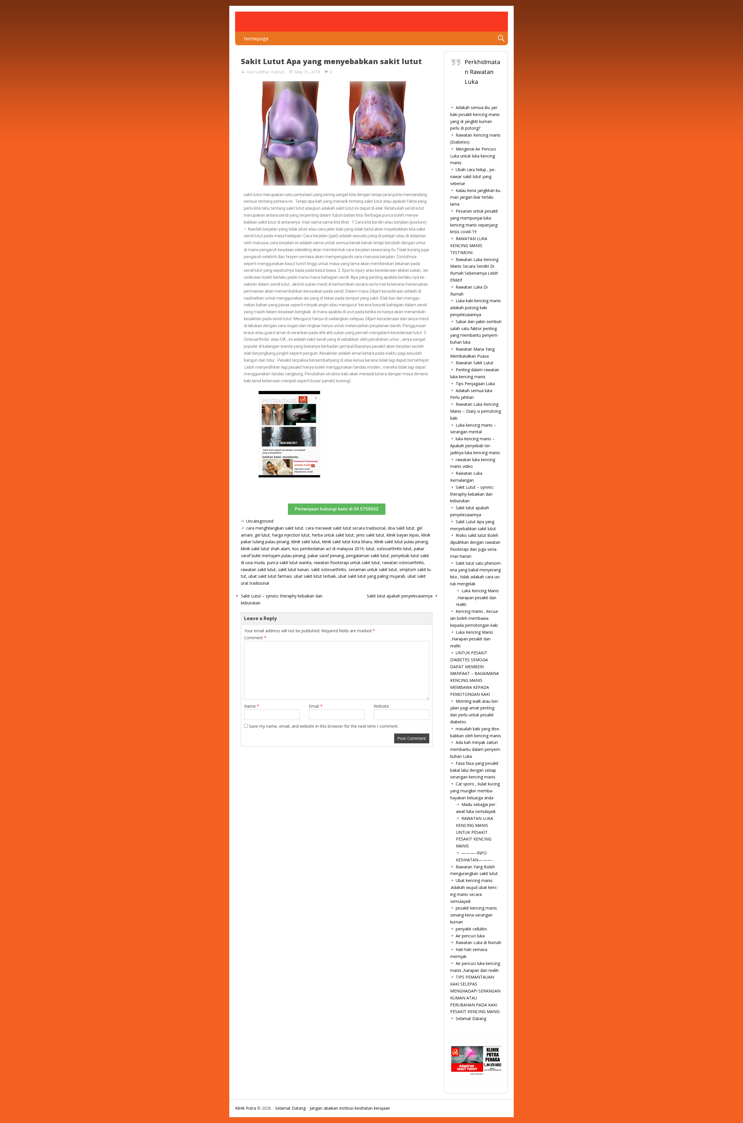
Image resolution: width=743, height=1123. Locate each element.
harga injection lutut (291, 535)
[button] (336, 509)
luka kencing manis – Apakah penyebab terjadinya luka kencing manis (475, 445)
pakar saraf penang (326, 555)
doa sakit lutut (401, 528)
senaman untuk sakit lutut (373, 569)
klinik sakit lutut (305, 541)
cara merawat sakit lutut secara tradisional (345, 528)
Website (381, 706)
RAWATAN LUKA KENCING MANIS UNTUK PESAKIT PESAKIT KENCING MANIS (474, 832)
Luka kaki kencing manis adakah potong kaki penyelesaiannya (475, 307)
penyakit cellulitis (471, 929)
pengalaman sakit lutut (367, 555)
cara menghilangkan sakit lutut (274, 528)
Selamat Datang (471, 1018)
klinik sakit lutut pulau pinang (401, 541)
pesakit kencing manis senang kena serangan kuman (473, 915)
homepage (256, 38)
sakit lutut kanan (293, 569)
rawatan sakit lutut (258, 569)
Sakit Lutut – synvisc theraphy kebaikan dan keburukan (472, 494)
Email (315, 706)
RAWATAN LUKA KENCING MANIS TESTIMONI (468, 245)
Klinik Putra (245, 1108)
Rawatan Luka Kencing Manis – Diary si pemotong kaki (475, 411)
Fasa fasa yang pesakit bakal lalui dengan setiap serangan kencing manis (474, 770)
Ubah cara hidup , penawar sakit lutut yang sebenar (473, 176)
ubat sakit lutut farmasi (270, 576)
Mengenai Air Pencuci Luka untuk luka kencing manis (473, 156)
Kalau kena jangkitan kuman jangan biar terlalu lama (476, 197)
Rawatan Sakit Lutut (474, 362)
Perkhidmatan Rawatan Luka (482, 72)
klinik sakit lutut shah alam (265, 548)
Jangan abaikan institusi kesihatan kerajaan (350, 1108)
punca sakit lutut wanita (289, 562)
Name (251, 706)
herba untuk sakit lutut (333, 535)
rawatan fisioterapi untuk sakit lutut (347, 562)
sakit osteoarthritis (328, 569)
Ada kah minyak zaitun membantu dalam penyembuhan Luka (475, 749)
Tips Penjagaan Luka (475, 383)
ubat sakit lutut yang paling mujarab (371, 576)
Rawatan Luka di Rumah (478, 942)
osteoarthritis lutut (394, 548)
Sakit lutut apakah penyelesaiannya (399, 596)
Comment (255, 637)
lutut (370, 548)
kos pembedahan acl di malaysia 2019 (328, 548)
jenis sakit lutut (370, 535)
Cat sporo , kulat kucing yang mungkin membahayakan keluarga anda (475, 790)
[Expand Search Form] (501, 38)
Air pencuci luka (470, 936)
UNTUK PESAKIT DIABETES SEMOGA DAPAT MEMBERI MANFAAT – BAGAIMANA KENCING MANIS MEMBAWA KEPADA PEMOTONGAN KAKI (474, 673)
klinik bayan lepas (403, 535)
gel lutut (262, 535)
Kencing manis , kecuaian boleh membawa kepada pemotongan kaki (474, 618)
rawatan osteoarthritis (403, 562)
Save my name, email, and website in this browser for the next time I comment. (323, 726)
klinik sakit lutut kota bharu (347, 541)
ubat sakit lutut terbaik (315, 576)
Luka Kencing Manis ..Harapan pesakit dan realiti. (477, 597)
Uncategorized (259, 521)
